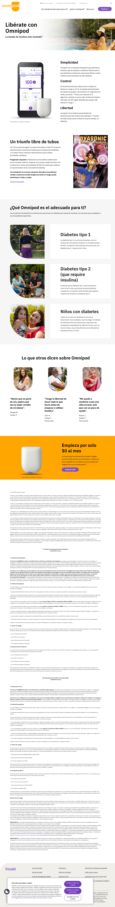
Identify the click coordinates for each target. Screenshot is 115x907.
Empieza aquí (70, 469)
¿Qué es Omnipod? (77, 9)
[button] (7, 892)
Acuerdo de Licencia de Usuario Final (95, 876)
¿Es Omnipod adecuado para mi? (54, 9)
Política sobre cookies (91, 872)
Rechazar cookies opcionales (73, 891)
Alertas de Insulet (37, 872)
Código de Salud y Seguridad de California (97, 881)
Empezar (104, 9)
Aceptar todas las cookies (73, 884)
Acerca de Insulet (37, 868)
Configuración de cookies (73, 898)
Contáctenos (84, 3)
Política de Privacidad (65, 872)
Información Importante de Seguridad (96, 868)
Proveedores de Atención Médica (66, 3)
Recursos (90, 9)
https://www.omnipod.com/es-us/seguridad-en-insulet (26, 835)
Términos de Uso (64, 876)
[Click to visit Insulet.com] (13, 868)
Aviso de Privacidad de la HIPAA (41, 876)
